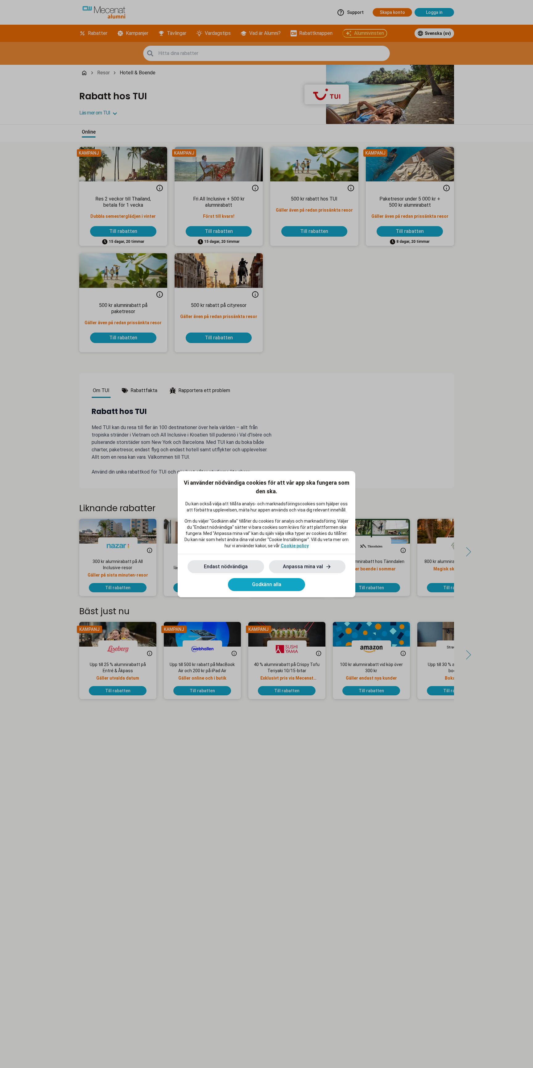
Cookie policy (295, 545)
